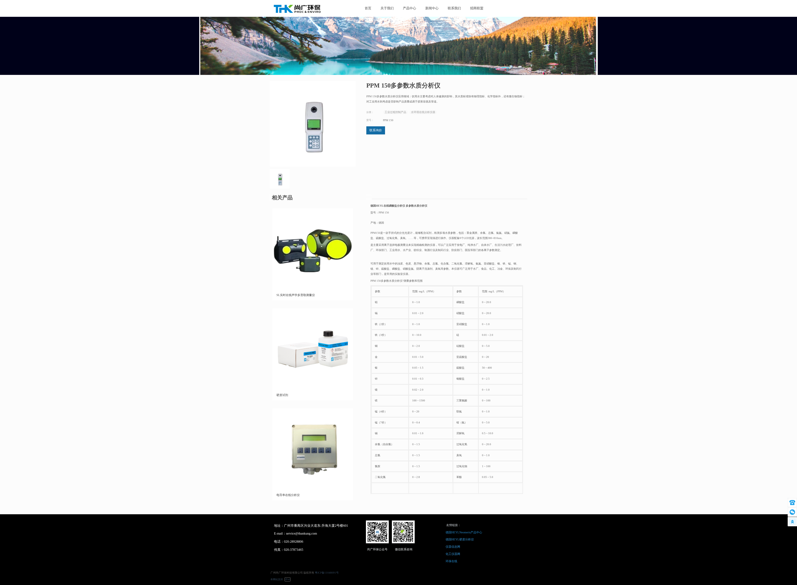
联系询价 (375, 130)
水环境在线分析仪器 (423, 112)
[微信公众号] (792, 512)
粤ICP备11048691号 (327, 572)
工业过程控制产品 (395, 112)
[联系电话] (792, 502)
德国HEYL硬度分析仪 (460, 539)
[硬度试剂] (312, 388)
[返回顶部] (792, 522)
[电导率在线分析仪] (312, 488)
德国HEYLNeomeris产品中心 (464, 532)
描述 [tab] (369, 194)
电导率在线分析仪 (288, 495)
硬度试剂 (282, 395)
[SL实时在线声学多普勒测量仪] (312, 288)
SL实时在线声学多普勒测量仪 (295, 295)
